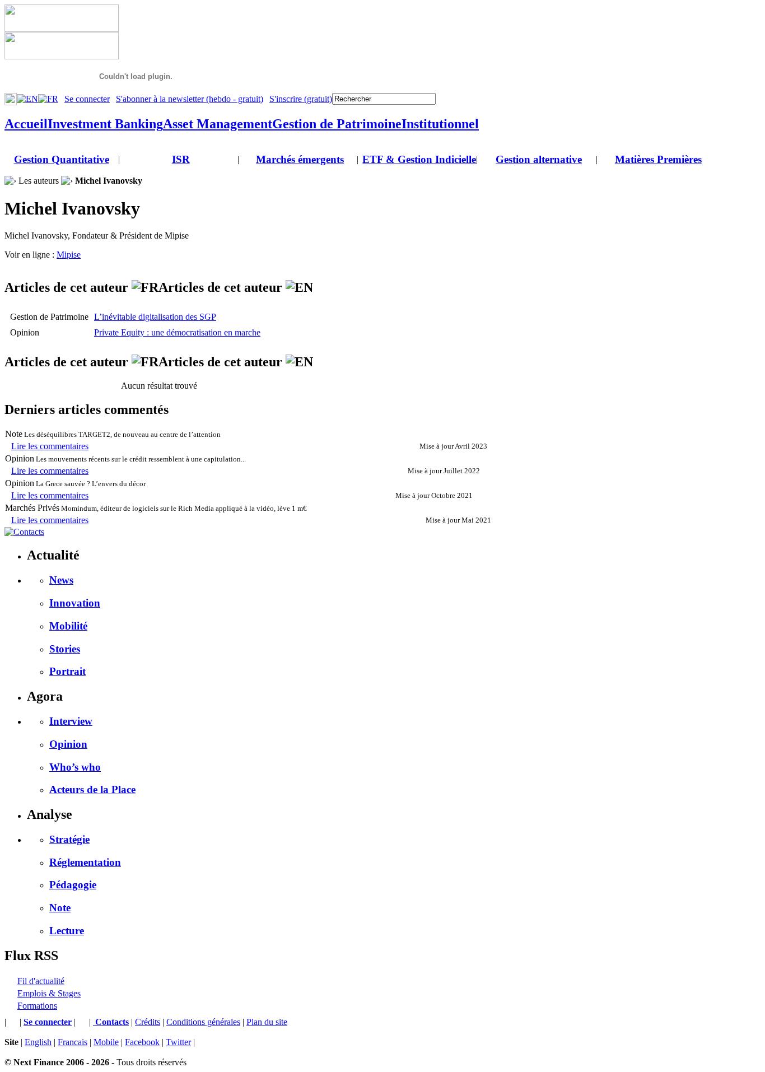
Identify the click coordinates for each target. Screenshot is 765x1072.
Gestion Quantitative (61, 159)
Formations (37, 1005)
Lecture (66, 930)
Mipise (69, 254)
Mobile (106, 1042)
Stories (64, 649)
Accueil (26, 123)
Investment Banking (105, 123)
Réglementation (85, 862)
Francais (72, 1042)
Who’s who (75, 767)
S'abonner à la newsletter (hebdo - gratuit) (189, 99)
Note (60, 907)
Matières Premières (658, 159)
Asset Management (217, 123)
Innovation (74, 603)
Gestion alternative (539, 159)
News (61, 580)
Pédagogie (72, 885)
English (38, 1042)
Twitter (178, 1042)
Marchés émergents (300, 159)
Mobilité (68, 626)
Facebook (142, 1042)
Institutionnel (440, 123)
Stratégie (69, 839)
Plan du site (266, 1022)
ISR (181, 159)
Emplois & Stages (49, 993)
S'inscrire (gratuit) (300, 99)
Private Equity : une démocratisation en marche (177, 332)
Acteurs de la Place (92, 789)
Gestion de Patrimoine (337, 123)
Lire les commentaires (49, 446)
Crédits (147, 1022)
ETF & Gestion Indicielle (419, 159)
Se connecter (87, 99)
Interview (70, 721)
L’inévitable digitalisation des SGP (155, 316)
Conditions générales (203, 1022)
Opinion (68, 744)
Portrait (67, 671)
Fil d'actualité (40, 981)
